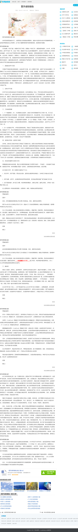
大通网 (27, 521)
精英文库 (68, 521)
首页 (19, 1)
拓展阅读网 (9, 521)
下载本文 (37, 10)
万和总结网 (39, 518)
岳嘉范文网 (48, 521)
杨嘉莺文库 (32, 521)
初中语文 (64, 65)
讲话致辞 (23, 1)
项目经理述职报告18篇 (34, 506)
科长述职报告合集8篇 (49, 512)
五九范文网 (59, 518)
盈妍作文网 (17, 521)
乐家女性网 (53, 521)
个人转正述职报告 (33, 499)
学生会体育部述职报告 (34, 508)
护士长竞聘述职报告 (6, 506)
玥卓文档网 (70, 518)
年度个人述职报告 (5, 501)
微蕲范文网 (42, 521)
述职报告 (30, 1)
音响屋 (13, 521)
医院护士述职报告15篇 (7, 499)
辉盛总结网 (33, 518)
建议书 (64, 62)
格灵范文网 (23, 521)
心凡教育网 (44, 518)
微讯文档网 (65, 518)
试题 (63, 68)
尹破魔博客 (9, 523)
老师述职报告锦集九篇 (10, 512)
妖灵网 (13, 518)
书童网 (75, 521)
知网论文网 (3, 518)
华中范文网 (3, 523)
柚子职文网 (49, 518)
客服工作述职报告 (33, 503)
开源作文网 (3, 521)
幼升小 (75, 65)
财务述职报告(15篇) (33, 501)
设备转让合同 (65, 11)
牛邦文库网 (36, 530)
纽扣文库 (54, 518)
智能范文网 (37, 521)
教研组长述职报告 (5, 503)
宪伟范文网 (23, 518)
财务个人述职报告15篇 (34, 497)
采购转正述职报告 (5, 508)
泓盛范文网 (9, 518)
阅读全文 (32, 10)
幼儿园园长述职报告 (6, 497)
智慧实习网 (17, 518)
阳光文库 (58, 521)
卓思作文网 (63, 521)
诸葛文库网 (75, 518)
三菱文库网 (14, 523)
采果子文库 (28, 518)
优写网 (71, 521)
